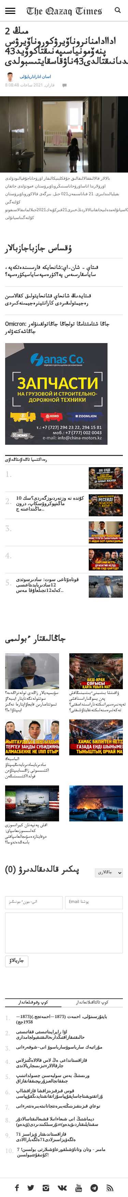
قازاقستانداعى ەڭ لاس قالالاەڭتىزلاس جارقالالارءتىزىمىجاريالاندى (51, 1062)
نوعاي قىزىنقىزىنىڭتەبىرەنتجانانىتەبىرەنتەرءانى (58, 1106)
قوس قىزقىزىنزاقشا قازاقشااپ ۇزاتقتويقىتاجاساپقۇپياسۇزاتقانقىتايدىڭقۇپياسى (59, 1093)
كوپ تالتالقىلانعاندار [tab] (92, 1003)
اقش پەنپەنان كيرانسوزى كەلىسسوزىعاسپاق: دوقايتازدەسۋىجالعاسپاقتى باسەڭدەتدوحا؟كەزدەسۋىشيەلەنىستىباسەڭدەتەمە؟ (34, 837)
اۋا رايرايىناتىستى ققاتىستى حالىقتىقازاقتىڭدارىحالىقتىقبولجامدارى (50, 1034)
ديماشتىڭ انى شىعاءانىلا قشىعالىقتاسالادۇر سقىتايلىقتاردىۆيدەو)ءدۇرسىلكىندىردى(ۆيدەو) (57, 1121)
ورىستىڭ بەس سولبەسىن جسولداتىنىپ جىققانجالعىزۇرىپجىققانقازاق (52, 1078)
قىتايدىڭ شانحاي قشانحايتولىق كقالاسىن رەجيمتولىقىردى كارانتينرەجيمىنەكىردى (48, 300)
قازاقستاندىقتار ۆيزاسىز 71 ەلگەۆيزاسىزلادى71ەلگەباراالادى (46, 1136)
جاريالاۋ (17, 961)
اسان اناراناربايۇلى (35, 76)
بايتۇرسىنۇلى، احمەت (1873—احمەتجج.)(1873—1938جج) (61, 1019)
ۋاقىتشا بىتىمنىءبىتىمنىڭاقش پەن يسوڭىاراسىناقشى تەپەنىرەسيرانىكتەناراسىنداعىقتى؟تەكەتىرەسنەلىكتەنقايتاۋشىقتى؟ (97, 702)
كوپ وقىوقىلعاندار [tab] (33, 1003)
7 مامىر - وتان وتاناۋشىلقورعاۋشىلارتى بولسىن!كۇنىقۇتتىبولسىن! (61, 1151)
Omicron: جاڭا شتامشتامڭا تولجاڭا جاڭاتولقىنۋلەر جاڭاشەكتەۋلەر (57, 328)
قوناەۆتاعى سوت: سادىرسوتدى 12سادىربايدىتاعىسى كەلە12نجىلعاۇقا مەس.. (47, 585)
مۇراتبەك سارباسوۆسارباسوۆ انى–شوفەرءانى (59, 1047)
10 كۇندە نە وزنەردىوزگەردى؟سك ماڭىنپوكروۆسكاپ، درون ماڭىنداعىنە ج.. (50, 503)
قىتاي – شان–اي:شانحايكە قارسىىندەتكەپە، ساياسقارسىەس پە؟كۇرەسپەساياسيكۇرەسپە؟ (51, 272)
